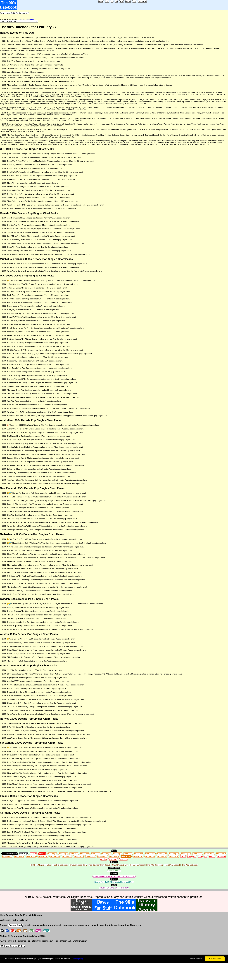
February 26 (114, 856)
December (123, 859)
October (103, 859)
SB (112, 1)
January (33, 854)
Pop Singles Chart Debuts (100, 865)
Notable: (114, 879)
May (194, 856)
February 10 (150, 854)
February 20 (43, 856)
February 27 (126, 856)
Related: (114, 862)
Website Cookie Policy (13, 946)
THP (134, 1)
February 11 (162, 854)
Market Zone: (114, 868)
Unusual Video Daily (78, 865)
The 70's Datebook (190, 865)
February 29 (150, 856)
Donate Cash (16, 925)
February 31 (174, 856)
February (42, 854)
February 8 (128, 854)
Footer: (114, 885)
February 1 (52, 854)
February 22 (67, 856)
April (189, 856)
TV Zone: (114, 874)
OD (116, 1)
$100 (38, 931)
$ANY (46, 931)
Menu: (114, 851)
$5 (7, 931)
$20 (19, 931)
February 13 (185, 854)
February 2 (63, 854)
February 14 (197, 854)
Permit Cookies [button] (215, 959)
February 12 (174, 854)
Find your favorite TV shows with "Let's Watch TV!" (114, 876)
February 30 (162, 856)
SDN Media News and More (122, 882)
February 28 (138, 856)
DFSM (128, 1)
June (200, 856)
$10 (12, 931)
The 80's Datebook (137, 865)
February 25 (102, 856)
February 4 (84, 854)
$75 (31, 931)
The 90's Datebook (26, 19)
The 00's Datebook (172, 865)
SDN (121, 1)
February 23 (79, 856)
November (113, 859)
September (221, 856)
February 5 (95, 854)
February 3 (73, 854)
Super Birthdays (122, 888)
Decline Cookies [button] (195, 959)
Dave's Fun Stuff (114, 871)
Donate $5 (142, 1)
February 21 (55, 856)
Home (100, 1)
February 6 (106, 854)
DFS (107, 1)
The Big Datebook (60, 865)
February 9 (138, 854)
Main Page (23, 854)
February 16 (221, 854)
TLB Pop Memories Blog (40, 865)
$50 (25, 931)
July (205, 856)
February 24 (90, 856)
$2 (2, 931)
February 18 (19, 856)
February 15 (209, 854)
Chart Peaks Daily (120, 865)
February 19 (31, 856)
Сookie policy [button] (77, 959)
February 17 (7, 856)
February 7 (117, 854)
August (212, 856)
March (183, 856)
